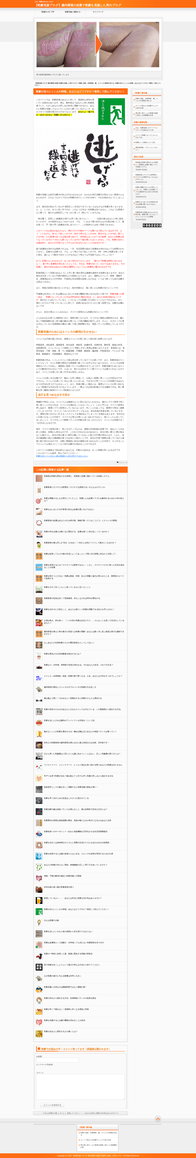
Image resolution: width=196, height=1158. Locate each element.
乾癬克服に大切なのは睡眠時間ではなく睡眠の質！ (65, 987)
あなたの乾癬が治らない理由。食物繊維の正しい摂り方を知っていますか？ (75, 865)
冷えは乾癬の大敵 (51, 920)
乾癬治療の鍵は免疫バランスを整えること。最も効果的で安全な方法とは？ (75, 809)
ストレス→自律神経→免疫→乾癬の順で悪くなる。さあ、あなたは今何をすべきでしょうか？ (83, 676)
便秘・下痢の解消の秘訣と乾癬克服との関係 (62, 876)
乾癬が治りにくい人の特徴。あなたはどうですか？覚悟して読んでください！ (76, 909)
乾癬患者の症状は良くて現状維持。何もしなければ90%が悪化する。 (73, 598)
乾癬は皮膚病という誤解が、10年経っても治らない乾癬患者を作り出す (74, 942)
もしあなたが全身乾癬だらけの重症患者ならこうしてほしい (69, 643)
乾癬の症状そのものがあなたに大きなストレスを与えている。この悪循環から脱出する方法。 (83, 709)
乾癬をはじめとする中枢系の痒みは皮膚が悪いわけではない (69, 509)
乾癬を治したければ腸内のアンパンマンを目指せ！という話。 (70, 720)
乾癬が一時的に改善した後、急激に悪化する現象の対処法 (68, 954)
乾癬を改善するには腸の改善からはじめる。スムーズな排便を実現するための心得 (78, 854)
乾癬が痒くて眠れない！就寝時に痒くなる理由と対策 (66, 1009)
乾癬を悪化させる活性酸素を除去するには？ (62, 654)
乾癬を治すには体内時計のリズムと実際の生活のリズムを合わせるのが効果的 (76, 843)
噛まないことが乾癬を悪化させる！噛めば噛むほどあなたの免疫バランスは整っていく (80, 731)
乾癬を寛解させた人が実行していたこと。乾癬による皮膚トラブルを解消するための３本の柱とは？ (146, 190)
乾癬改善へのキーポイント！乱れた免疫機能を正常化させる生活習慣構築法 (75, 831)
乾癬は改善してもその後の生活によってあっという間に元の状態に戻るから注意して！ (80, 554)
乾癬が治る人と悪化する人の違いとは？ (61, 1031)
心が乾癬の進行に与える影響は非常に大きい (62, 976)
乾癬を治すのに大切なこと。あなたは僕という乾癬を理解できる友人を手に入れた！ (79, 609)
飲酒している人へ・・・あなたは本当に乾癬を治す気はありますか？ (73, 898)
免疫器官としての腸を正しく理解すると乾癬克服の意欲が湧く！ (71, 787)
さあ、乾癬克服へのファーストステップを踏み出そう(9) (146, 129)
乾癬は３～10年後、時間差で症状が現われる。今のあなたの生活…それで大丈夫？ (78, 665)
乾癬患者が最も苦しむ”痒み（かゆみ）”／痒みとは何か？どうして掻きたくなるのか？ (80, 543)
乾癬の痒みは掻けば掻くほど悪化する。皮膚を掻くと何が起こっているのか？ (76, 531)
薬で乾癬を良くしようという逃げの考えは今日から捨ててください (72, 965)
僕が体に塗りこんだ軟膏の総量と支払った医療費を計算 (146, 114)
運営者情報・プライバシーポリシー (146, 149)
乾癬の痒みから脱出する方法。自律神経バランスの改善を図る (70, 998)
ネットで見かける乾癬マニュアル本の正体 (146, 107)
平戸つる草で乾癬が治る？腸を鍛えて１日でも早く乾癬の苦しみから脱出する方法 (78, 776)
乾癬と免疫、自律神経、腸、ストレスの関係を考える (96, 83)
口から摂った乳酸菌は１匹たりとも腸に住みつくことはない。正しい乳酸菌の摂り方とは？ (82, 754)
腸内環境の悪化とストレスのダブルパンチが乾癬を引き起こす (70, 687)
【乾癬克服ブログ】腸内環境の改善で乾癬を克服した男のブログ (78, 5)
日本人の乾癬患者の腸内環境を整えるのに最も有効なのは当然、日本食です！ (76, 743)
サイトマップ (98, 12)
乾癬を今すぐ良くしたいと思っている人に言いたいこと (67, 587)
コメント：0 (123, 462)
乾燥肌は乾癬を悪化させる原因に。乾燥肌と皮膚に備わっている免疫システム (76, 476)
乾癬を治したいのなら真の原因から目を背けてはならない (62, 456)
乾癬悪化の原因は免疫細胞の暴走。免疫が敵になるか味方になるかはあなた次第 (77, 820)
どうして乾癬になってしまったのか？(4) (146, 136)
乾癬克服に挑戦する (73, 12)
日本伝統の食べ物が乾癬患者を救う (59, 887)
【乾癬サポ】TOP (47, 12)
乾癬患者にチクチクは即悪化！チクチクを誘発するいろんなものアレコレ (75, 487)
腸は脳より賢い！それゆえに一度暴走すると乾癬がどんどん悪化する (73, 698)
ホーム (62, 1113)
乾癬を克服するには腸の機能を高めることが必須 (64, 1020)
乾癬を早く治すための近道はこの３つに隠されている (66, 798)
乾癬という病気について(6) (145, 142)
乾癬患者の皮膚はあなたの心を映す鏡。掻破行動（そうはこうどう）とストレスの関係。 (81, 520)
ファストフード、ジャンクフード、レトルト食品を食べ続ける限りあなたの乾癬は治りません (83, 765)
